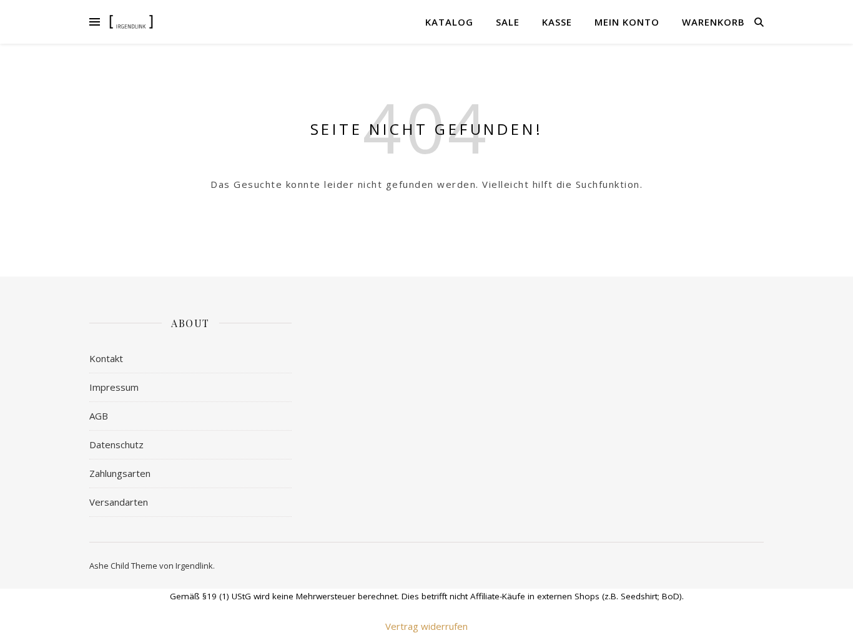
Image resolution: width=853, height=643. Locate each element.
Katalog (449, 22)
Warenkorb (713, 22)
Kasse (557, 22)
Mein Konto (626, 22)
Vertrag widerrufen (426, 626)
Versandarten (118, 502)
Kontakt (106, 358)
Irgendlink (194, 565)
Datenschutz (116, 444)
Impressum (114, 387)
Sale (508, 22)
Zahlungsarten (119, 473)
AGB (98, 416)
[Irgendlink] (131, 21)
